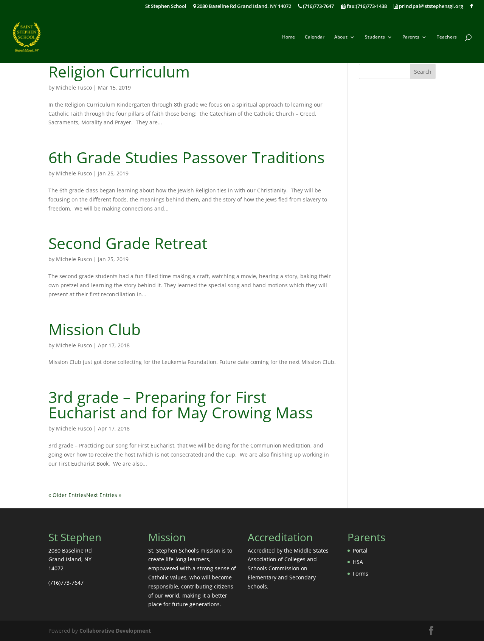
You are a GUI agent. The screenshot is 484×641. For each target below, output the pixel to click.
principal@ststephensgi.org (430, 6)
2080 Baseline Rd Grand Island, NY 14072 (243, 6)
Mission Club (94, 329)
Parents (410, 37)
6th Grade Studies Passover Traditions (186, 157)
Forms (360, 573)
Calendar (314, 37)
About (340, 37)
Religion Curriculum (119, 71)
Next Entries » (103, 495)
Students (375, 37)
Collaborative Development (115, 630)
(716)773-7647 (318, 6)
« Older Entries (67, 495)
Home (288, 37)
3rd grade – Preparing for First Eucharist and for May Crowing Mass (180, 404)
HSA (358, 561)
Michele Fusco (74, 87)
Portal (360, 550)
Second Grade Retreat (128, 243)
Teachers (447, 37)
